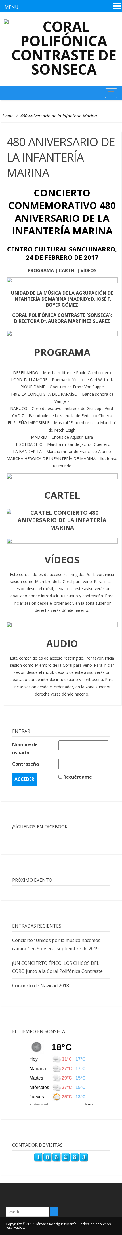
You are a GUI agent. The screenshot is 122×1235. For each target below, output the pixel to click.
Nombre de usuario (25, 748)
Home (8, 115)
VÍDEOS (88, 270)
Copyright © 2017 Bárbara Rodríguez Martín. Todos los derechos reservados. (58, 1226)
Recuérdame (77, 777)
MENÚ (11, 7)
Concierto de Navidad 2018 (40, 985)
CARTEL (67, 270)
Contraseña (25, 764)
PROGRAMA (41, 270)
